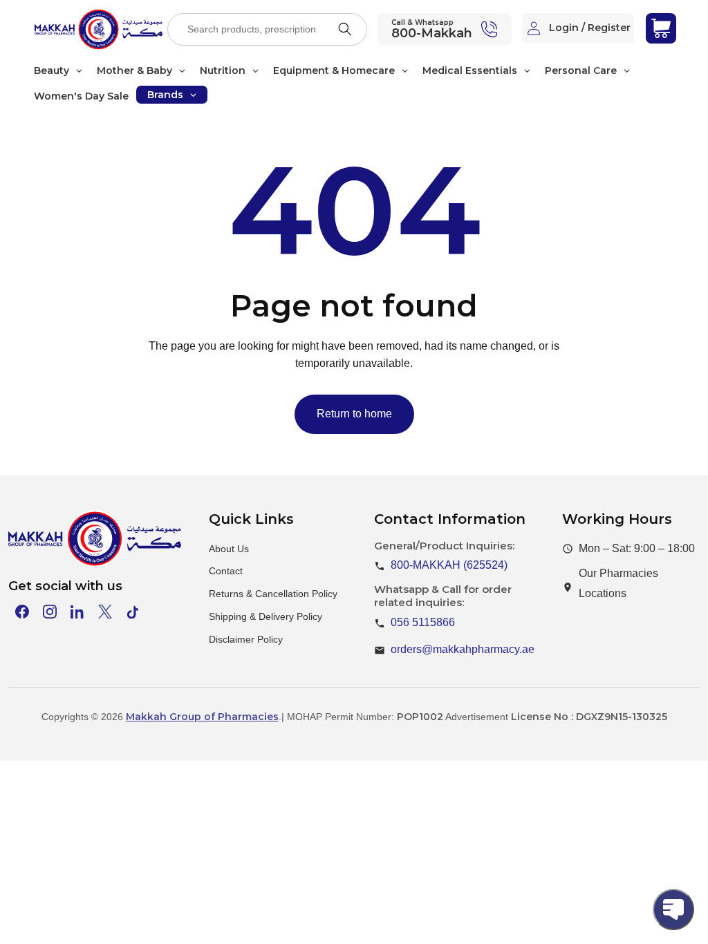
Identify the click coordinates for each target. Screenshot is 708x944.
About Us (229, 548)
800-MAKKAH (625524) (449, 565)
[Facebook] (22, 611)
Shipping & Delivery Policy (265, 616)
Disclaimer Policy (246, 639)
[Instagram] (50, 611)
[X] (105, 611)
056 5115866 (423, 622)
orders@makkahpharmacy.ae (462, 649)
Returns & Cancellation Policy (273, 593)
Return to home (354, 413)
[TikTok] (133, 611)
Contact (226, 570)
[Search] (345, 29)
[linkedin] (77, 611)
